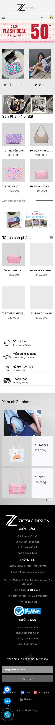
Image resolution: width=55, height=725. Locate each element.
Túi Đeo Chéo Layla (41, 186)
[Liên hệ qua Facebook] (7, 689)
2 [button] (49, 500)
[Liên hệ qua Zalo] (7, 701)
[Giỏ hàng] (51, 17)
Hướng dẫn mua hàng (28, 627)
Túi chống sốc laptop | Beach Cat (23, 186)
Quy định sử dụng (27, 552)
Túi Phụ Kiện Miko (13, 150)
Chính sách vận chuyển (28, 541)
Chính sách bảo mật (27, 536)
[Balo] (40, 64)
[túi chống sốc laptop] (27, 219)
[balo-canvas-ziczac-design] (27, 104)
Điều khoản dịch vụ (27, 644)
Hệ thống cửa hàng (27, 601)
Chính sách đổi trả (27, 547)
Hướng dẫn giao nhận (28, 638)
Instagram (43, 692)
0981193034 (19, 370)
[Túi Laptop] (13, 64)
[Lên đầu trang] (50, 711)
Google (28, 699)
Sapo (27, 717)
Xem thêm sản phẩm (14, 200)
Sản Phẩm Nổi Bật (17, 116)
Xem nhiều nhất (15, 402)
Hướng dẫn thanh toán (27, 632)
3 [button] (52, 500)
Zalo (27, 692)
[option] (27, 32)
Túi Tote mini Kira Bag (15, 313)
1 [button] (47, 500)
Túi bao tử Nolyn (41, 313)
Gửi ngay (27, 678)
